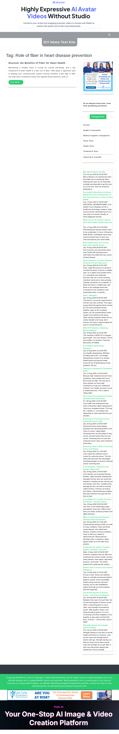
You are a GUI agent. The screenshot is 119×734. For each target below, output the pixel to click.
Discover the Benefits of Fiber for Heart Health (36, 63)
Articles (86, 125)
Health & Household (91, 130)
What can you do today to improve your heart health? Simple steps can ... (97, 222)
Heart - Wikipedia (90, 295)
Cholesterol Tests (90, 151)
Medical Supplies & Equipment (96, 135)
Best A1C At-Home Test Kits (94, 172)
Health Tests (88, 146)
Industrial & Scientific (92, 157)
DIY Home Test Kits (60, 42)
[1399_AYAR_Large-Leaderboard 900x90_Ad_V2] (59, 695)
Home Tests (88, 141)
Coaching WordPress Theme (20, 678)
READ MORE (16, 83)
